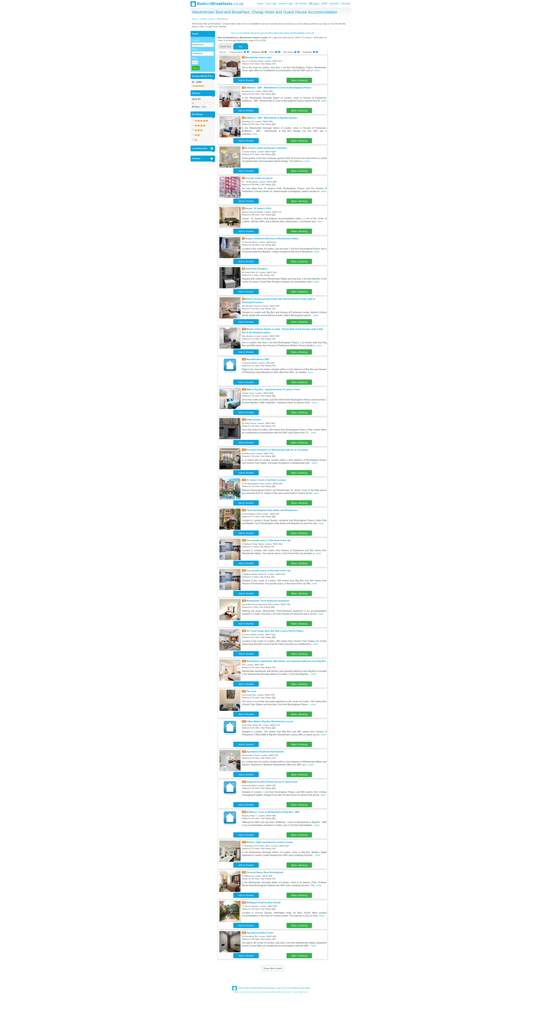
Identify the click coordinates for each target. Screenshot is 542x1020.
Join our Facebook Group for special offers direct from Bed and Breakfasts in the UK (272, 33)
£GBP (324, 3)
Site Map (345, 3)
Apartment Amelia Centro (259, 933)
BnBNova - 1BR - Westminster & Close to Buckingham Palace (278, 87)
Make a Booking (299, 80)
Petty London (253, 419)
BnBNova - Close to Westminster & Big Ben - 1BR (272, 812)
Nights (195, 58)
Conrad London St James (259, 178)
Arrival (195, 49)
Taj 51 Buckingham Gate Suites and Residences (272, 510)
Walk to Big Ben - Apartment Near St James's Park (273, 389)
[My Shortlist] (251, 988)
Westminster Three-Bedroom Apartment (267, 601)
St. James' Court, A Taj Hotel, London (266, 480)
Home (260, 3)
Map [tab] (241, 46)
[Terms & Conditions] (291, 988)
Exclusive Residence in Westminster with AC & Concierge (277, 450)
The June (251, 691)
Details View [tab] (225, 46)
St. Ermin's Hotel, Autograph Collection (266, 148)
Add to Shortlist (246, 80)
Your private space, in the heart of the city (268, 540)
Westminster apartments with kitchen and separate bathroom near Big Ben (286, 661)
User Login (271, 3)
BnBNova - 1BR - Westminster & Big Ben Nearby (271, 118)
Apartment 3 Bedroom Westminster (265, 751)
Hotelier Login (286, 3)
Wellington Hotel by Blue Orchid (263, 902)
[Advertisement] (339, 73)
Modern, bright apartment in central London (269, 842)
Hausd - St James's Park (258, 208)
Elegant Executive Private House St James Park (271, 782)
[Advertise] (262, 988)
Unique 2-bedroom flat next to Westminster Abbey (271, 238)
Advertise (334, 3)
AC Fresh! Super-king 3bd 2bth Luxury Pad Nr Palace (274, 631)
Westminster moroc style (258, 57)
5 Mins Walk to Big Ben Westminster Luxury (269, 721)
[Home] (242, 988)
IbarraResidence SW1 (257, 359)
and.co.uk (220, 3)
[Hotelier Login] (274, 988)
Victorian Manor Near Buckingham (264, 872)
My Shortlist (301, 3)
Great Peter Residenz (256, 269)
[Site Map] (305, 988)
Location (196, 40)
